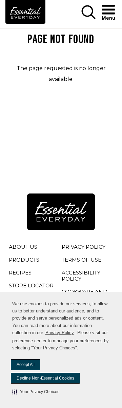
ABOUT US (23, 247)
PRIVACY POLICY (83, 248)
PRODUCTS (24, 260)
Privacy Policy (59, 332)
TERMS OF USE (81, 261)
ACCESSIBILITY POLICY (81, 276)
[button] (36, 391)
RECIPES (20, 272)
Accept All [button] (26, 364)
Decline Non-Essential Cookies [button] (45, 378)
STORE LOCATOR (31, 285)
